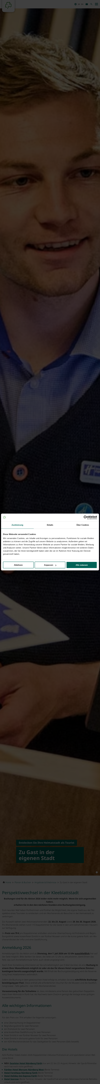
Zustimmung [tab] (17, 525)
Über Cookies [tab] (82, 525)
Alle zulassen (82, 565)
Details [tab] (50, 525)
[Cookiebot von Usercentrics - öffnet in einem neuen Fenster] (85, 517)
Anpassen (48, 565)
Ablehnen (18, 565)
